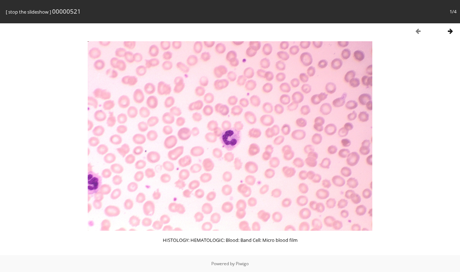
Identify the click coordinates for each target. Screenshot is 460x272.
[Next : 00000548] (450, 31)
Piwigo (242, 264)
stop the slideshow (28, 12)
